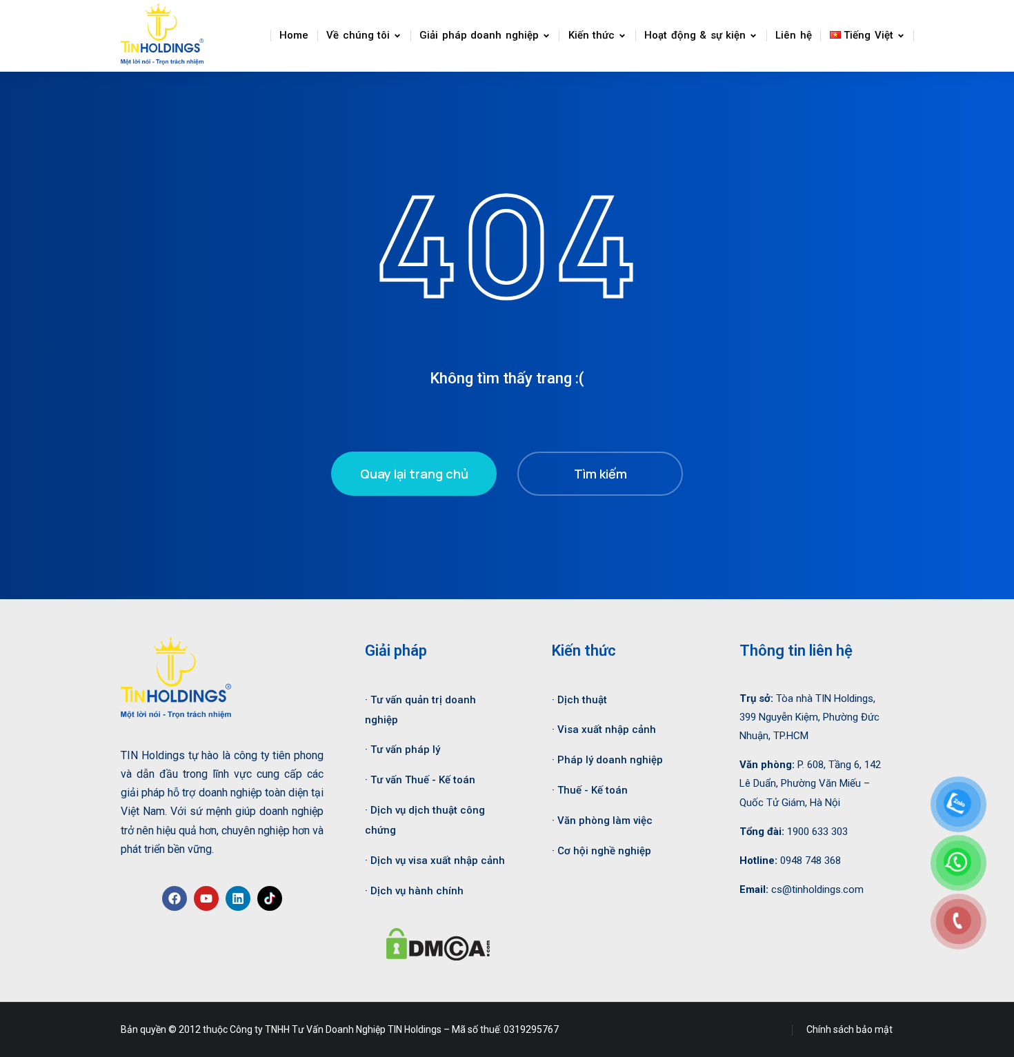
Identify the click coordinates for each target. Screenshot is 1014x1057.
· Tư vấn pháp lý (402, 749)
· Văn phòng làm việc (602, 820)
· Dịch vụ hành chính (414, 891)
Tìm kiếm (600, 473)
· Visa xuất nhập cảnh (604, 729)
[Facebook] (174, 898)
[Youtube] (206, 898)
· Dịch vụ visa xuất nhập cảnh (435, 860)
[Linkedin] (238, 898)
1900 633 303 (817, 831)
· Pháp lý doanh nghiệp (607, 760)
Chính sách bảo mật (849, 1029)
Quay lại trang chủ (414, 473)
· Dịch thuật (579, 700)
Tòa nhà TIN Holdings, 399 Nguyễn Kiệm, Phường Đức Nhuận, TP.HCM (809, 717)
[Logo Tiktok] (269, 898)
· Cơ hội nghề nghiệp (601, 851)
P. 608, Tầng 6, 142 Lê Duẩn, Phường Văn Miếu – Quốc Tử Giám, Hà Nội (810, 783)
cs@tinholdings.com (817, 889)
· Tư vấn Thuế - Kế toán (420, 780)
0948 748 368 (810, 860)
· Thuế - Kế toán (590, 790)
